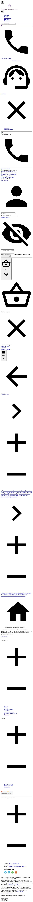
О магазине (7, 710)
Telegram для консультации (8, 171)
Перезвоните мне (8, 129)
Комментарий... (5, 217)
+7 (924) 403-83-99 (6, 58)
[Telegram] (5, 873)
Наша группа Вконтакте (7, 177)
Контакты (7, 20)
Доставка (6, 19)
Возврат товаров (8, 709)
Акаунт (6, 16)
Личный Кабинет (8, 784)
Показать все (23, 495)
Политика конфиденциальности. (12, 892)
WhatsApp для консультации (8, 174)
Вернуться (3, 347)
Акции (6, 707)
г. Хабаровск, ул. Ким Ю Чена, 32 (17, 866)
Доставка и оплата (9, 712)
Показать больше (5, 168)
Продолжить (4, 636)
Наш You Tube (4, 180)
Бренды (6, 706)
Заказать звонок (16, 60)
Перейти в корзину (6, 349)
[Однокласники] (16, 873)
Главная (6, 15)
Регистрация (7, 18)
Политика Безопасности (10, 713)
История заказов (8, 785)
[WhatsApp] (12, 873)
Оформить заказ (5, 346)
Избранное (7, 787)
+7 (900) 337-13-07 (19, 883)
